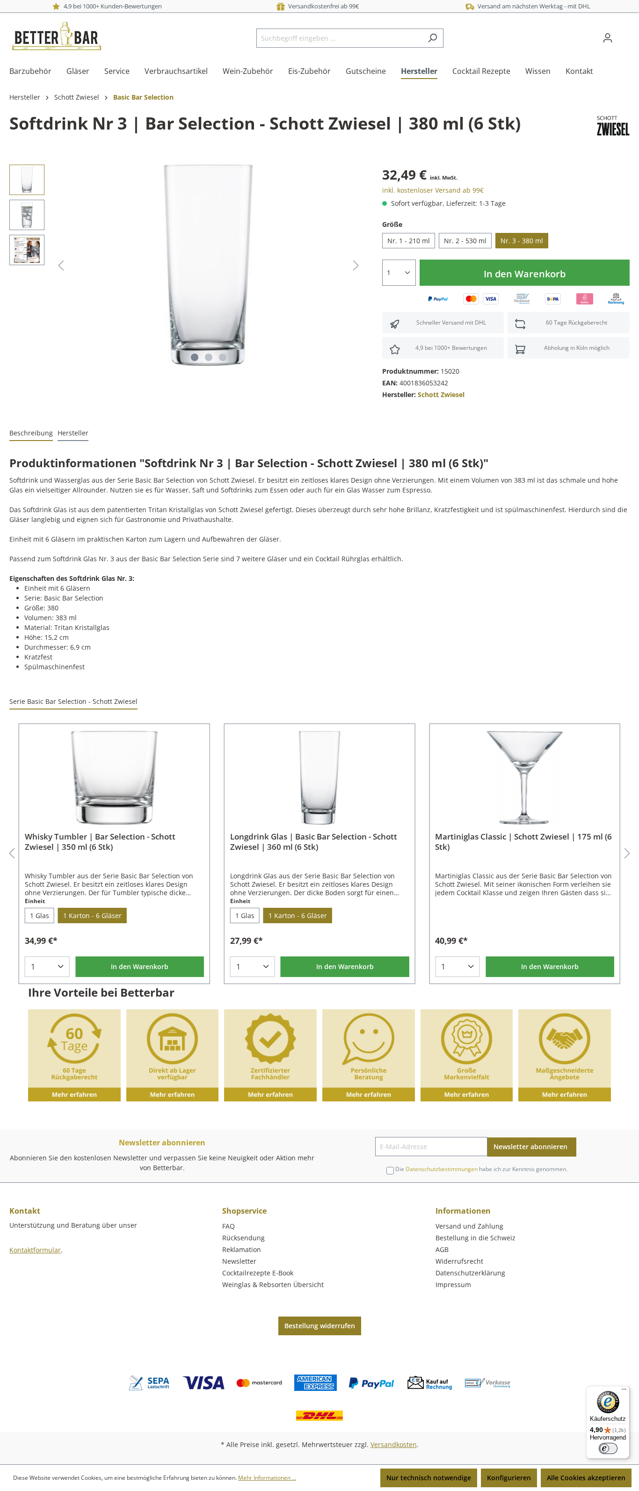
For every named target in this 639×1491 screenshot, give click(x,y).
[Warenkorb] (624, 35)
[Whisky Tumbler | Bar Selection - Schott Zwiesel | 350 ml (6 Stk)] (114, 778)
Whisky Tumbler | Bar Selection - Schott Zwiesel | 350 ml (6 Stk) (100, 842)
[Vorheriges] (61, 265)
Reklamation (241, 1249)
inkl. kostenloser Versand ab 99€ (433, 190)
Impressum (453, 1284)
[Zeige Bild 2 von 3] (208, 357)
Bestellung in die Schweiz (476, 1237)
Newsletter (239, 1261)
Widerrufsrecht (459, 1261)
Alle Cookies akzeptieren (586, 1477)
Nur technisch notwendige (428, 1477)
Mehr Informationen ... (267, 1478)
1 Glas (39, 915)
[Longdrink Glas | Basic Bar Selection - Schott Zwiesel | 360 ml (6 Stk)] (319, 778)
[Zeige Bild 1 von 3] (194, 357)
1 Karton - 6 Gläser (92, 915)
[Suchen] (432, 38)
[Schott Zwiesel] (613, 125)
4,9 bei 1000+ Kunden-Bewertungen (111, 6)
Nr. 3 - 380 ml (522, 240)
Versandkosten (393, 1444)
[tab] (31, 433)
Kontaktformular (35, 1249)
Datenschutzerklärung (470, 1272)
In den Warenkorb (525, 274)
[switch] (608, 1448)
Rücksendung (243, 1237)
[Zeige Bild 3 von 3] (222, 357)
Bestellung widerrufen (319, 1325)
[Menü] (624, 1391)
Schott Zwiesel (441, 394)
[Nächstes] (356, 265)
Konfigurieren (509, 1477)
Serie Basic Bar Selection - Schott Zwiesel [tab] (73, 701)
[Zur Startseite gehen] (56, 36)
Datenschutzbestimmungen (442, 1169)
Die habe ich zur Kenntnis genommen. (481, 1169)
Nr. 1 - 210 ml (408, 240)
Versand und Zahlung (469, 1226)
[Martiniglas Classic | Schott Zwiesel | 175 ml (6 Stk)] (524, 778)
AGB (442, 1249)
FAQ (228, 1226)
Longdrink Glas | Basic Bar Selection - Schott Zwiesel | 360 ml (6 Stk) (313, 842)
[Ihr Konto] (607, 38)
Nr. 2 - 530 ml (465, 240)
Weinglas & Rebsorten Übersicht (273, 1284)
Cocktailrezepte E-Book (257, 1272)
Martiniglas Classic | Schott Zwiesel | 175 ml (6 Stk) (523, 842)
